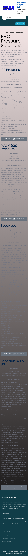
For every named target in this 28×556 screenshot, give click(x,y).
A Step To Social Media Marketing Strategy (14, 521)
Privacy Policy (7, 541)
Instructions (6, 536)
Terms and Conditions (9, 539)
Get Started (20, 24)
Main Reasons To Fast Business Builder (13, 518)
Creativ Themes (17, 553)
